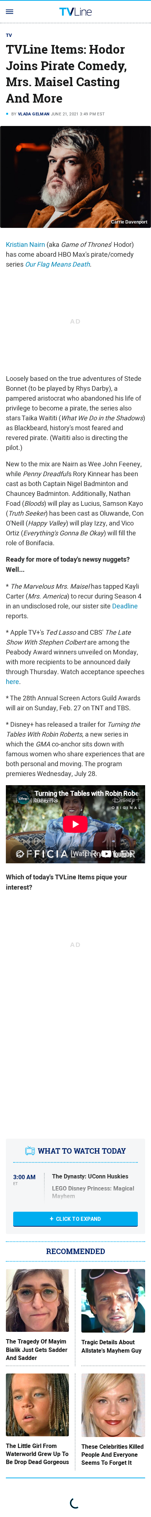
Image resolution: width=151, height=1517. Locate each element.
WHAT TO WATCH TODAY (82, 1151)
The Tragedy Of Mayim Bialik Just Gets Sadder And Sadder (36, 1350)
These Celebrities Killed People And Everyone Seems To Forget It (112, 1455)
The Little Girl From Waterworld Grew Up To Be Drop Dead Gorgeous (37, 1454)
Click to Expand (78, 1219)
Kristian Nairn (25, 244)
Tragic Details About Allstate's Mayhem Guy (111, 1346)
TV (9, 35)
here (12, 681)
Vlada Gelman (34, 114)
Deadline (125, 606)
